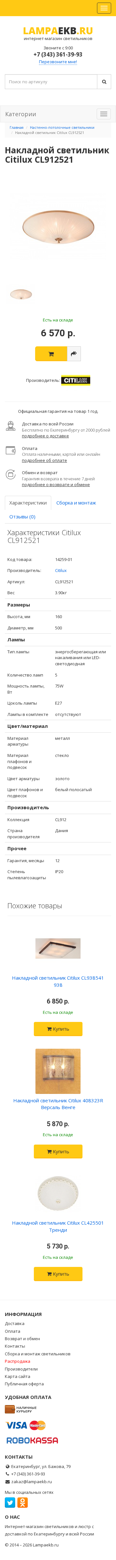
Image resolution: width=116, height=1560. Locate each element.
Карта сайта (17, 1376)
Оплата (12, 1331)
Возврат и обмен (22, 1338)
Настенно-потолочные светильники (62, 127)
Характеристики (28, 502)
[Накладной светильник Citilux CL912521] (58, 227)
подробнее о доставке (45, 436)
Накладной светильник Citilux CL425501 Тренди (58, 1226)
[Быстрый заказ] (74, 353)
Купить (60, 1028)
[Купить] (51, 353)
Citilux (61, 570)
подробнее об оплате (44, 460)
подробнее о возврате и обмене (56, 484)
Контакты (15, 1346)
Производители (21, 1369)
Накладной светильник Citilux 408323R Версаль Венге (58, 1103)
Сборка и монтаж (76, 502)
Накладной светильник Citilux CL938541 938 (58, 981)
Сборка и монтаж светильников (38, 1354)
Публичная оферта (24, 1384)
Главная (17, 127)
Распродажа (17, 1361)
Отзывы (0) (22, 516)
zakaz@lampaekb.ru (31, 1481)
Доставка (14, 1323)
